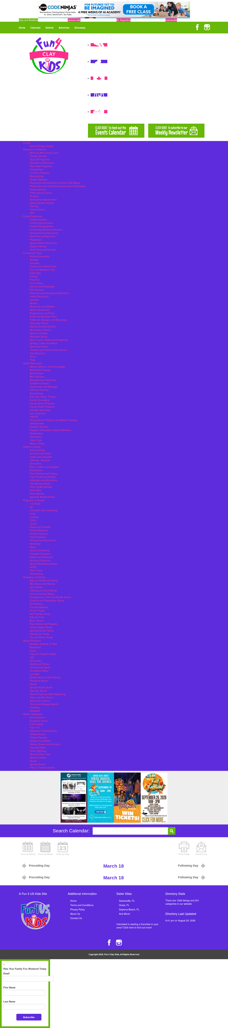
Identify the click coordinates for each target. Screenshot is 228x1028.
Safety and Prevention (41, 557)
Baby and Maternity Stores (44, 580)
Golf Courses (37, 289)
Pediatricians (36, 433)
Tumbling (34, 707)
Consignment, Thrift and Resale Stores (50, 597)
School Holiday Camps (42, 146)
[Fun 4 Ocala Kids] (49, 55)
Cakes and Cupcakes (41, 456)
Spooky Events (37, 764)
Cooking (34, 517)
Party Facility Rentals (41, 487)
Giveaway (79, 27)
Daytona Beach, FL (129, 909)
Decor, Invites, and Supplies (44, 466)
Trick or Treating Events (42, 767)
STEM (33, 567)
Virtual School (37, 209)
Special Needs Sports (41, 687)
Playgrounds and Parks (42, 313)
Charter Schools (38, 156)
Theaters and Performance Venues (48, 350)
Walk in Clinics (37, 443)
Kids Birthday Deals (40, 483)
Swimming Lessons (40, 700)
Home (22, 27)
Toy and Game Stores (41, 637)
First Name (9, 987)
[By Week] (45, 848)
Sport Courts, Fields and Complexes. (49, 339)
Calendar (35, 27)
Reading (34, 196)
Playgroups (36, 239)
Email (6, 973)
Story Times (36, 570)
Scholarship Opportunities (43, 199)
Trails (32, 360)
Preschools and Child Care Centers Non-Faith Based (57, 186)
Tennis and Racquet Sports (44, 704)
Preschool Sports (39, 680)
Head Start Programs (41, 166)
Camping (34, 263)
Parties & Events (31, 446)
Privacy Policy (77, 909)
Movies (33, 303)
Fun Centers (36, 283)
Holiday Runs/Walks (40, 740)
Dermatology (36, 393)
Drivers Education (39, 530)
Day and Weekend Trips (42, 269)
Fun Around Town (32, 253)
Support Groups (38, 246)
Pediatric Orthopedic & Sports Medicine (50, 430)
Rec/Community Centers (43, 326)
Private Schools (38, 189)
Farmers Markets (39, 607)
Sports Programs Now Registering (48, 694)
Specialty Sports (38, 690)
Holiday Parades (38, 737)
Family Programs (39, 533)
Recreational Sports (40, 329)
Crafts (33, 520)
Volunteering (36, 573)
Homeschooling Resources (44, 233)
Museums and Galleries (42, 306)
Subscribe (29, 1017)
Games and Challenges (42, 286)
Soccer (33, 684)
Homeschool (36, 169)
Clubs (33, 513)
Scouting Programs (40, 560)
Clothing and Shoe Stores (43, 590)
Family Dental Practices (42, 403)
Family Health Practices (42, 406)
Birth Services (37, 376)
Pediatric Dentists (39, 426)
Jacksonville (74, 20)
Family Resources (32, 216)
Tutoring (34, 206)
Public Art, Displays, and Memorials (48, 319)
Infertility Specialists (40, 410)
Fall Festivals (37, 724)
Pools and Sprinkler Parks (43, 316)
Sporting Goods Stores (42, 630)
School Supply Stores (41, 627)
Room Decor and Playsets (43, 624)
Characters (35, 463)
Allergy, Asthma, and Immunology (47, 366)
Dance (33, 523)
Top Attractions (38, 353)
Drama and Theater (40, 527)
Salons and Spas (39, 333)
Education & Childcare (34, 149)
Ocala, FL (124, 905)
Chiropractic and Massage (43, 386)
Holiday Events (37, 734)
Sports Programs (32, 640)
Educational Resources (42, 162)
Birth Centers (37, 373)
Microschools (37, 176)
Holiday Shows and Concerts (45, 744)
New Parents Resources (42, 236)
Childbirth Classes (39, 383)
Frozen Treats (37, 610)
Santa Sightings (38, 750)
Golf (32, 657)
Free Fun (35, 279)
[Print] (183, 848)
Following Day (188, 865)
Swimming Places (39, 346)
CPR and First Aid (39, 390)
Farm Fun (35, 727)
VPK (32, 213)
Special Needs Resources (43, 243)
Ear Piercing (36, 603)
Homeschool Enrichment (43, 540)
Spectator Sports (38, 336)
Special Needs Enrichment (44, 563)
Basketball (35, 647)
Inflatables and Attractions (43, 480)
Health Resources (32, 363)
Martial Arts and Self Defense (45, 677)
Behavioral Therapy (40, 370)
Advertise (64, 27)
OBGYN (34, 416)
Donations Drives (39, 720)
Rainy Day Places (39, 323)
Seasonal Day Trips (40, 754)
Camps (27, 142)
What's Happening (32, 714)
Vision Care (36, 440)
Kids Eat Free (37, 617)
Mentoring (35, 543)
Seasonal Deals (38, 757)
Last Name (9, 1001)
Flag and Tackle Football (43, 654)
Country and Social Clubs (43, 266)
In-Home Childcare (40, 172)
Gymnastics (36, 660)
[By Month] (28, 848)
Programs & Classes (34, 500)
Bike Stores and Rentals (42, 583)
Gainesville (171, 20)
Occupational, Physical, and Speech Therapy (53, 420)
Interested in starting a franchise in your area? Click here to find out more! (137, 925)
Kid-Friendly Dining (40, 613)
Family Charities (38, 219)
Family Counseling (39, 400)
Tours (33, 356)
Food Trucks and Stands (43, 476)
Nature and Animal (39, 550)
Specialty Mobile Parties (42, 497)
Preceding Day (39, 865)
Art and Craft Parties (40, 453)
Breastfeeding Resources (43, 380)
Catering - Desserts (40, 460)
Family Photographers (41, 226)
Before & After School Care (44, 152)
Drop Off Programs (40, 159)
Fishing (33, 276)
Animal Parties (37, 450)
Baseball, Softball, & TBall (43, 644)
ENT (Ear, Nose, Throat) (42, 396)
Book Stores (36, 587)
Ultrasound (35, 436)
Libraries (34, 299)
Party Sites (35, 490)
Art (31, 507)
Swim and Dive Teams (41, 697)
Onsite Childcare (38, 179)
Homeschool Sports (40, 667)
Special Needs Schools (42, 202)
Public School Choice (41, 192)
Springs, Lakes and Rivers (43, 343)
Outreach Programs (40, 553)
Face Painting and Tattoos (43, 473)
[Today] (62, 848)
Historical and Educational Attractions (49, 293)
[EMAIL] (201, 848)
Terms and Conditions (81, 905)
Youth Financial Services (43, 249)
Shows (33, 761)
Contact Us (76, 918)
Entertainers (36, 470)
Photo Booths (37, 493)
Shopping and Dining (34, 577)
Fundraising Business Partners (46, 229)
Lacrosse (34, 674)
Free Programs (38, 537)
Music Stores (36, 620)
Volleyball (35, 710)
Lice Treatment (38, 413)
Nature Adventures (40, 309)
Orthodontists (37, 423)
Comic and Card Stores (42, 593)
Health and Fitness (40, 664)
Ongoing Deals (37, 747)
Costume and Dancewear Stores (47, 600)
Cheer (33, 650)
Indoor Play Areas (39, 296)
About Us (75, 913)
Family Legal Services (41, 223)
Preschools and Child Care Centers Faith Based (55, 182)
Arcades (34, 259)
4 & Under (35, 503)
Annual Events (37, 717)
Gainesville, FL (127, 900)
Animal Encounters (40, 256)
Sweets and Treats (39, 634)
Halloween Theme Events (43, 730)
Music (33, 547)
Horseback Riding (39, 670)
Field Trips (35, 273)
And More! (124, 913)
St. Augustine (124, 20)
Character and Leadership (43, 510)
